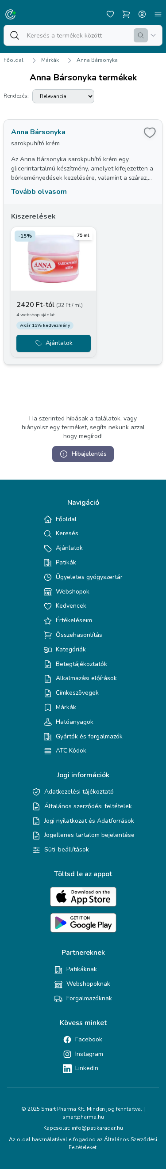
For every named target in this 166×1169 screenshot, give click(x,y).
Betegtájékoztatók (81, 664)
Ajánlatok (69, 548)
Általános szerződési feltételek (88, 806)
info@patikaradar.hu (97, 1127)
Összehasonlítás (79, 635)
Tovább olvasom (39, 192)
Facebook (88, 1039)
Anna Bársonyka (97, 60)
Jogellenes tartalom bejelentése (89, 835)
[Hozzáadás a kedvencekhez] (149, 132)
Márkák (50, 60)
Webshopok (72, 591)
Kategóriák (71, 649)
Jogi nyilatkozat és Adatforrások (89, 821)
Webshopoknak (88, 984)
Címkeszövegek (77, 693)
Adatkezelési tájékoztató (79, 791)
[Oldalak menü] (158, 14)
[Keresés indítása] (141, 35)
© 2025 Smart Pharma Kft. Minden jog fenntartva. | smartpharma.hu (83, 1112)
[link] (83, 242)
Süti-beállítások (66, 849)
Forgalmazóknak (89, 998)
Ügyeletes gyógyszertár (89, 577)
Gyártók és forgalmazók (89, 736)
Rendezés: (16, 95)
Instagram (89, 1054)
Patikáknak (81, 969)
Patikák (66, 562)
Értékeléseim (74, 620)
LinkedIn (86, 1068)
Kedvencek (71, 606)
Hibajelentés (89, 454)
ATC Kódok (71, 750)
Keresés (67, 533)
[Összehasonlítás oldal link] (126, 14)
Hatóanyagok (74, 722)
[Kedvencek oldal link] (110, 14)
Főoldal (13, 60)
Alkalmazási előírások (86, 678)
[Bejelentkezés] (142, 14)
